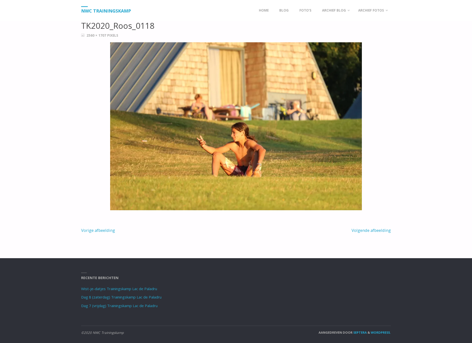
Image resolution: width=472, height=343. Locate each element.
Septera (360, 332)
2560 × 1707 (97, 35)
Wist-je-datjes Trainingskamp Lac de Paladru (119, 288)
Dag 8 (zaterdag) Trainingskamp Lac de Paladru (121, 297)
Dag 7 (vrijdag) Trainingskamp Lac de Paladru (119, 305)
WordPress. (381, 332)
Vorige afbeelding (98, 230)
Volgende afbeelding (371, 230)
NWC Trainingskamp (106, 11)
